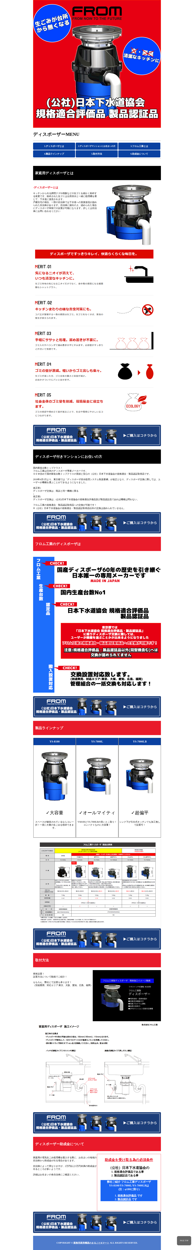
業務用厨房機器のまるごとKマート (91, 1243)
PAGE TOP (184, 1241)
